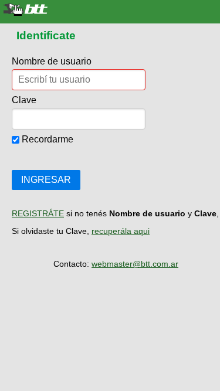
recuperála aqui (121, 231)
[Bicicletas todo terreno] (110, 10)
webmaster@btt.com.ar (135, 263)
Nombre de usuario (52, 61)
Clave (24, 100)
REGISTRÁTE (38, 213)
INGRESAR (46, 180)
